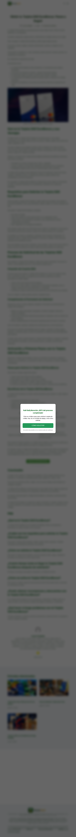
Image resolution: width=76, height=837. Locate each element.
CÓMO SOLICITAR (38, 425)
